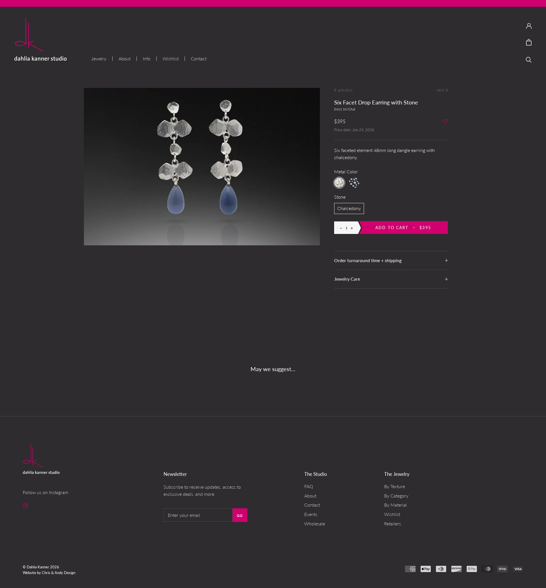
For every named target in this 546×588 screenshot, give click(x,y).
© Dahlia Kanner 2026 (41, 567)
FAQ (308, 486)
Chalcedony (349, 208)
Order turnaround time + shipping (368, 260)
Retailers (392, 523)
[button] (445, 122)
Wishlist (171, 58)
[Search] (529, 59)
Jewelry (98, 58)
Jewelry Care (347, 278)
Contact (198, 58)
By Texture (394, 486)
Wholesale (314, 523)
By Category (396, 495)
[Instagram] (25, 505)
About (125, 58)
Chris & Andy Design (58, 572)
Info (146, 58)
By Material (395, 504)
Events (310, 514)
